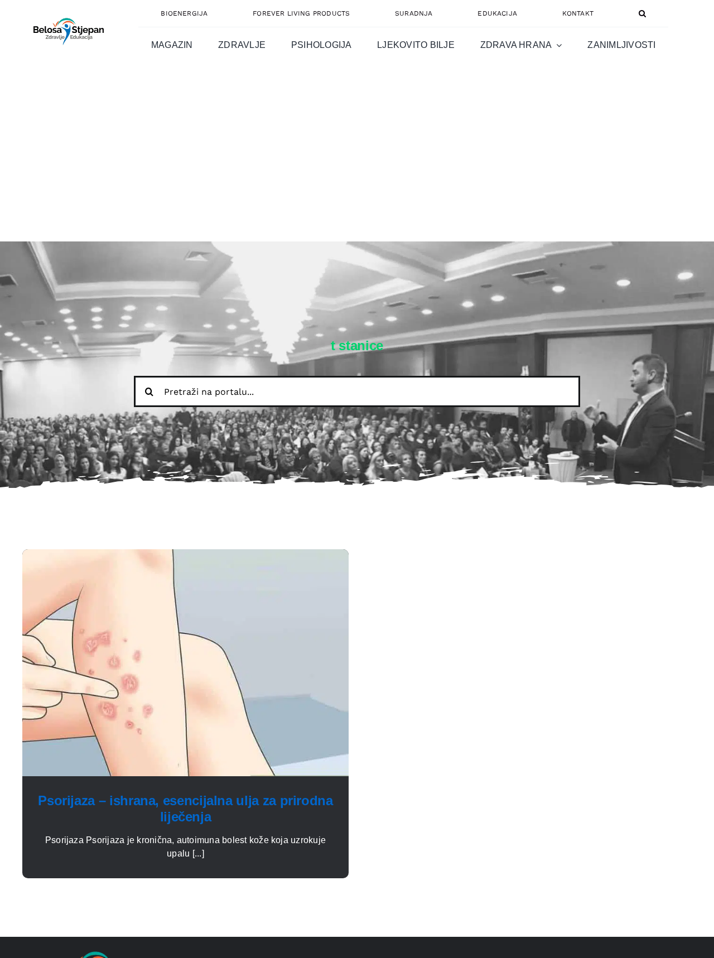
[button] (642, 13)
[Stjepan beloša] (67, 13)
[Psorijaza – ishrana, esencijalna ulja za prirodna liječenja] (185, 555)
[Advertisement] (357, 158)
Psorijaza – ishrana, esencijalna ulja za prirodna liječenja (185, 808)
